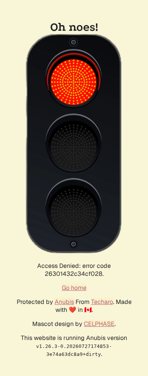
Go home (74, 288)
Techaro (102, 302)
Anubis (64, 302)
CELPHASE (99, 324)
